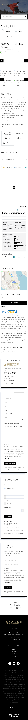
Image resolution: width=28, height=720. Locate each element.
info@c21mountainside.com (15, 635)
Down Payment (8, 500)
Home (3, 347)
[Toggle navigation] (25, 5)
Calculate (8, 516)
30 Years (7, 488)
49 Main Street (15, 638)
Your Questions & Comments (11, 423)
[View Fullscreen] (3, 279)
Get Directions (14, 302)
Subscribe (8, 587)
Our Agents (13, 383)
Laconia (5, 350)
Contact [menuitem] (14, 656)
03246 (11, 350)
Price (5, 494)
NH (14, 347)
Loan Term (6, 484)
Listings (9, 347)
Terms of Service (14, 469)
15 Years (14, 488)
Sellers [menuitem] (14, 651)
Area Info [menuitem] (14, 654)
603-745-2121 (18, 5)
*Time (5, 417)
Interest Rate (7, 507)
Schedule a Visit (19, 393)
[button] (25, 16)
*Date (5, 410)
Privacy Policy (7, 458)
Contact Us (6, 383)
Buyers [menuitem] (14, 649)
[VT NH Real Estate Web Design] (14, 716)
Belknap (19, 347)
